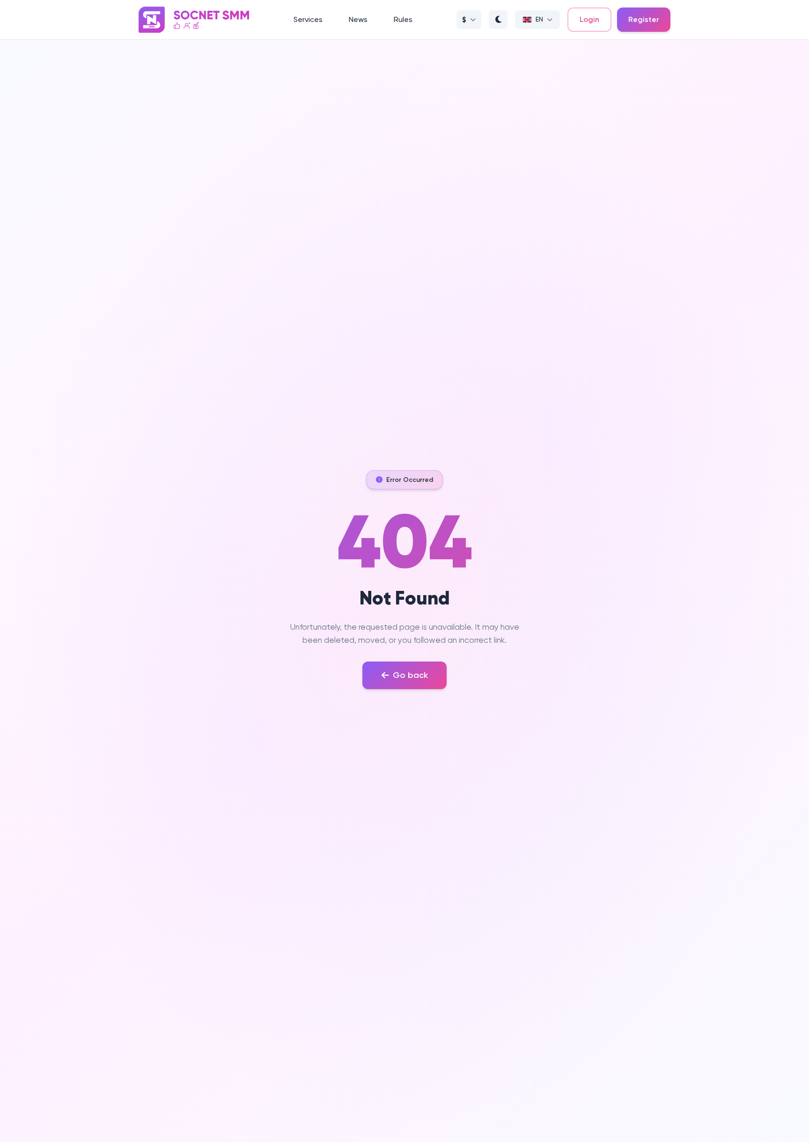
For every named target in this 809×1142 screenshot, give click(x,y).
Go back (410, 675)
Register (643, 19)
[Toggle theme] (498, 19)
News (358, 19)
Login (589, 19)
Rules (403, 19)
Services (308, 19)
